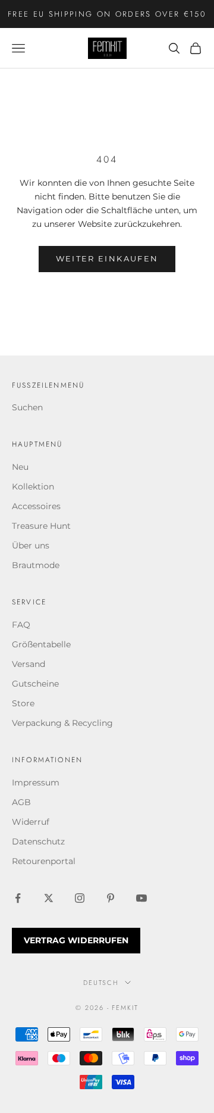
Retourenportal (43, 861)
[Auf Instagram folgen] (80, 898)
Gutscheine (35, 683)
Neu (20, 467)
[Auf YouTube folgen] (141, 898)
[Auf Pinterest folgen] (111, 898)
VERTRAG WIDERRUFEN (76, 940)
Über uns (30, 545)
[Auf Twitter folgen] (49, 898)
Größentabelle (41, 644)
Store (23, 703)
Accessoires (36, 506)
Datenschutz (38, 841)
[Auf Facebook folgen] (18, 898)
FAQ (21, 624)
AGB (21, 802)
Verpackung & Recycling (62, 723)
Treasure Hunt (41, 525)
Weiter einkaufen (107, 258)
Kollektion (33, 486)
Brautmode (35, 565)
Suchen (27, 407)
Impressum (35, 782)
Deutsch (101, 982)
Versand (28, 664)
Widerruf (30, 821)
